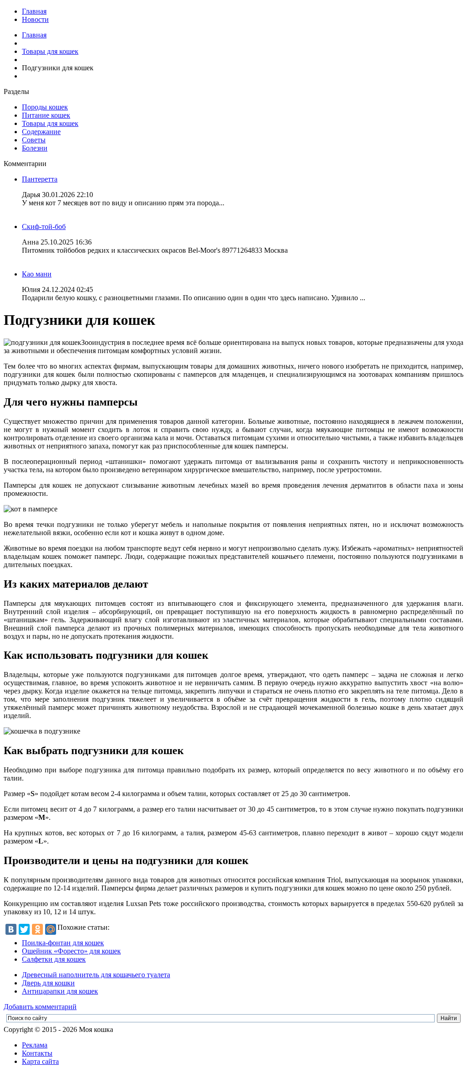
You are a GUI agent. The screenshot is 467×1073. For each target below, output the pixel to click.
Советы (34, 140)
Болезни (34, 148)
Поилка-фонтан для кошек (63, 943)
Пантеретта (39, 179)
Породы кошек (45, 107)
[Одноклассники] (37, 929)
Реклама (34, 1045)
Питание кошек (46, 115)
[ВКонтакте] (10, 929)
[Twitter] (24, 929)
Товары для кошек (50, 51)
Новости (35, 19)
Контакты (37, 1053)
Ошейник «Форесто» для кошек (71, 951)
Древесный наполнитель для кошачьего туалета (96, 975)
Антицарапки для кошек (60, 991)
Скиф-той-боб (44, 226)
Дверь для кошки (48, 983)
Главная (34, 11)
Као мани (37, 274)
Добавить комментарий (40, 1006)
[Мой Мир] (50, 929)
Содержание (41, 131)
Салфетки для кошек (54, 959)
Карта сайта (40, 1061)
